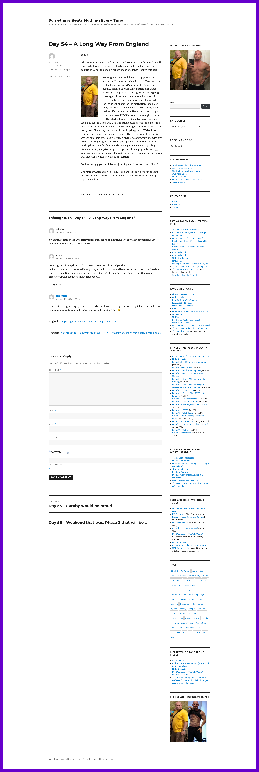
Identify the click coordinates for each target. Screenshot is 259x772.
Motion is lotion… (179, 177)
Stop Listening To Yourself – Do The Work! (191, 325)
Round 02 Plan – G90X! (182, 368)
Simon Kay (53, 62)
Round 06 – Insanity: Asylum (185, 399)
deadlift (174, 604)
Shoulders (175, 632)
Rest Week (61, 76)
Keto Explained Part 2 (182, 255)
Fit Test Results (179, 359)
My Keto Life (177, 261)
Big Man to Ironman (181, 461)
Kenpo (192, 609)
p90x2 (195, 613)
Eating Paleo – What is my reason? (187, 238)
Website (53, 437)
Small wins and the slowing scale (186, 165)
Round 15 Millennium (181, 433)
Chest (191, 599)
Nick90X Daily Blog (180, 469)
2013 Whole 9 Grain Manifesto (185, 230)
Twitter (175, 207)
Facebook (176, 205)
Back (202, 571)
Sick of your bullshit (180, 323)
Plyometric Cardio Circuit (182, 623)
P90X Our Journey (180, 472)
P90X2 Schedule (179, 542)
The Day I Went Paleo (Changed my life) (189, 266)
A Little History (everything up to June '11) (190, 356)
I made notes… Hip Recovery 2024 (187, 179)
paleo (196, 618)
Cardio (174, 599)
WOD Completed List (181, 548)
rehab (173, 627)
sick (184, 632)
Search (173, 102)
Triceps (197, 632)
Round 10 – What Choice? (183, 413)
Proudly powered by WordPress (98, 759)
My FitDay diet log (180, 258)
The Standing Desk (180, 331)
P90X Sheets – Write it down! (185, 528)
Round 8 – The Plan (181, 675)
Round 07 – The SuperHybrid (185, 402)
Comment (55, 370)
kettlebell (201, 609)
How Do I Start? (179, 309)
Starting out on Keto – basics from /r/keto (190, 264)
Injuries (174, 609)
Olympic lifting (184, 613)
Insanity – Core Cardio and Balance (188, 517)
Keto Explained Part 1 (181, 252)
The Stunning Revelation (183, 269)
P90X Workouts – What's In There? (187, 534)
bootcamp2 (201, 580)
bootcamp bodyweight (181, 590)
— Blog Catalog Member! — (184, 458)
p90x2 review (177, 618)
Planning (205, 618)
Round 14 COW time (181, 430)
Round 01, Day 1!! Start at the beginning (189, 362)
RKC (199, 627)
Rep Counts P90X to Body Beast (186, 320)
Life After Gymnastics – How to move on (190, 311)
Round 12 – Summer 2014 (183, 421)
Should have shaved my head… (185, 480)
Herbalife (61, 295)
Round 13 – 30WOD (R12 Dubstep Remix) (190, 424)
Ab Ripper (185, 571)
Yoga (69, 76)
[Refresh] (67, 452)
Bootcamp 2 (176, 585)
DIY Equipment (179, 514)
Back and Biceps (178, 576)
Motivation (177, 314)
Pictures (52, 76)
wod (205, 632)
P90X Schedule (178, 523)
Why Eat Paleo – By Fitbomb (184, 275)
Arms (194, 571)
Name (52, 411)
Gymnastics (198, 604)
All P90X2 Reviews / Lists (183, 294)
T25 (190, 632)
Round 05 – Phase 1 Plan (183, 390)
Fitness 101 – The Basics (182, 303)
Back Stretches (178, 297)
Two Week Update (180, 174)
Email (52, 424)
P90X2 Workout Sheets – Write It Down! (189, 545)
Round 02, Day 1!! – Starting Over (186, 370)
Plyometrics (201, 623)
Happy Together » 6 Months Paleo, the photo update (88, 321)
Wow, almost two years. (182, 168)
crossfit (200, 599)
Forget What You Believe (182, 306)
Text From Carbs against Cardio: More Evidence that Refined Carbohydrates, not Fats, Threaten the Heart (190, 680)
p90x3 (188, 618)
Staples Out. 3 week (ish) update (186, 171)
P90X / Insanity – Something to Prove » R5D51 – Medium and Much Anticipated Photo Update (110, 333)
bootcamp (188, 580)
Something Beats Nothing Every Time (86, 20)
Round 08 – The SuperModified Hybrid (189, 404)
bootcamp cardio (178, 594)
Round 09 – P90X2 (180, 410)
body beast (176, 580)
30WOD (174, 571)
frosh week (185, 604)
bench (205, 576)
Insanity (183, 609)
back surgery (194, 576)
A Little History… (179, 661)
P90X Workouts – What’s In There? (187, 672)
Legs (173, 613)
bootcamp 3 (190, 585)
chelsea (183, 599)
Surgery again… (179, 182)
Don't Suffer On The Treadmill (185, 300)
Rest (181, 627)
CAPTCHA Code (57, 465)
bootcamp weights (197, 594)
